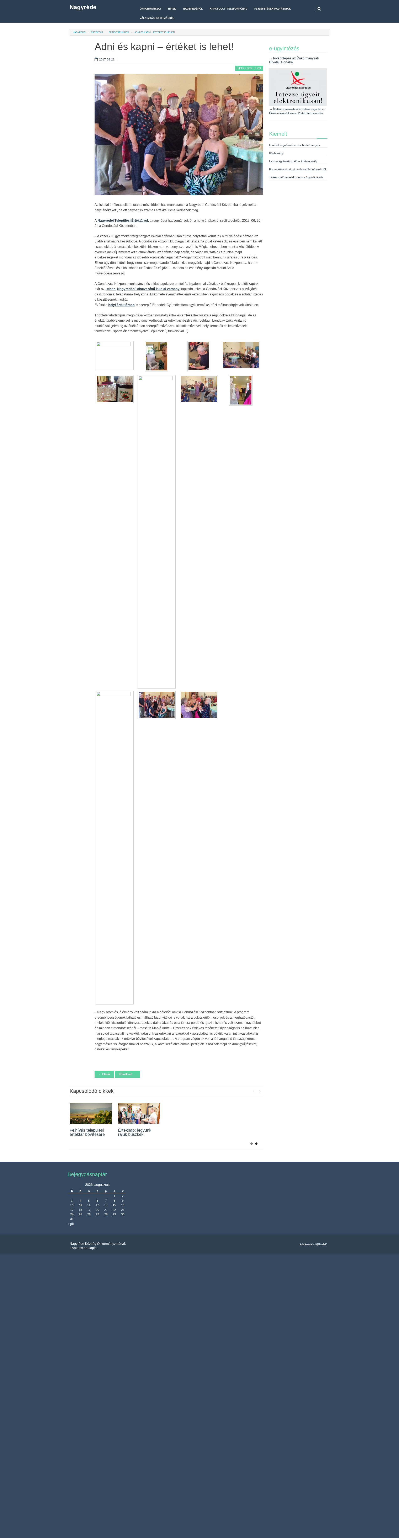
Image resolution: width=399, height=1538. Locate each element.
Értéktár (97, 32)
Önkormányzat (150, 8)
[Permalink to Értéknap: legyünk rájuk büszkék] (139, 1113)
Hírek (172, 8)
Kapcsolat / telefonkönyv (228, 8)
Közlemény (276, 153)
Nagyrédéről (193, 8)
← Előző (104, 1074)
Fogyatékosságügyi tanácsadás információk (298, 169)
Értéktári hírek (119, 32)
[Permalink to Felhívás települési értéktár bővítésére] (91, 1113)
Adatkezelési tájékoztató (313, 1244)
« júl (71, 1224)
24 (72, 1214)
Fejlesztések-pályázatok (272, 8)
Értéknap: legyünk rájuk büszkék (134, 1132)
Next (260, 1090)
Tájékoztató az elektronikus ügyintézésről (296, 177)
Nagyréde (83, 7)
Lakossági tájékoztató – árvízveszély (293, 161)
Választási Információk (157, 18)
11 (80, 1205)
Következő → (127, 1074)
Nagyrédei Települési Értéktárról (122, 220)
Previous (253, 1090)
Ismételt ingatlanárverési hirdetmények (294, 145)
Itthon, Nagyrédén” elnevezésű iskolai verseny (143, 289)
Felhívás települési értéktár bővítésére (87, 1132)
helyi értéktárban (121, 305)
